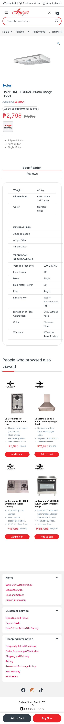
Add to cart (17, 454)
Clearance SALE (14, 589)
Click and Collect (15, 594)
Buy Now (47, 718)
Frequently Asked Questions (21, 646)
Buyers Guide (13, 623)
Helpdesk (9, 3)
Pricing (9, 661)
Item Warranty (13, 671)
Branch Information (15, 600)
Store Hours (12, 676)
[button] (58, 43)
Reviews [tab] (32, 173)
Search (56, 21)
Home (5, 31)
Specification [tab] (32, 167)
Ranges (20, 31)
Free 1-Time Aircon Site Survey (22, 628)
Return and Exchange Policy (21, 666)
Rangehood (39, 31)
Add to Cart (17, 718)
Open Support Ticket (17, 618)
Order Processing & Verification (22, 651)
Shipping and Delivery (17, 656)
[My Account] (49, 12)
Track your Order (29, 3)
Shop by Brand (51, 3)
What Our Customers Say (19, 584)
